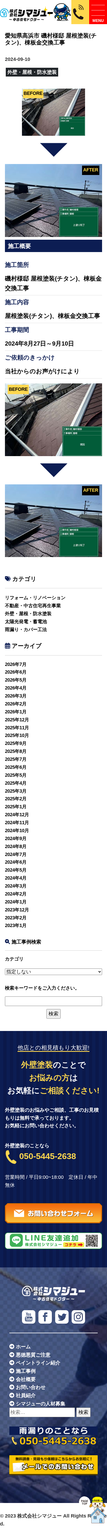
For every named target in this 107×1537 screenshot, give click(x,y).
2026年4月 (16, 688)
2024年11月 (17, 822)
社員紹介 (26, 1395)
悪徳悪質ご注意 (33, 1355)
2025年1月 (16, 806)
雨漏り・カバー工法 (26, 629)
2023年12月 (17, 909)
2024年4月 (16, 878)
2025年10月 (17, 735)
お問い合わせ (31, 1387)
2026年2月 (16, 704)
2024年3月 (16, 886)
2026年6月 (16, 672)
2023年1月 (16, 925)
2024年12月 (17, 814)
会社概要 (26, 1379)
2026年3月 (16, 696)
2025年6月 (16, 767)
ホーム (23, 1346)
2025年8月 (16, 751)
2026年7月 (16, 664)
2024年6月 (16, 862)
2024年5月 (16, 870)
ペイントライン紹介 (38, 1363)
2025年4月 (16, 783)
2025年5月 (16, 775)
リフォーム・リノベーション (35, 597)
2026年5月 (16, 680)
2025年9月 (16, 743)
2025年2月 (16, 798)
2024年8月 (16, 846)
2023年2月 (16, 917)
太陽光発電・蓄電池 (26, 621)
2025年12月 (17, 719)
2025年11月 (17, 727)
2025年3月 (16, 791)
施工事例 (26, 1371)
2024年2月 (16, 894)
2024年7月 (16, 854)
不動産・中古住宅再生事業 (33, 605)
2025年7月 (16, 759)
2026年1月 (16, 711)
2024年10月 (17, 830)
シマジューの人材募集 (40, 1403)
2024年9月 (16, 838)
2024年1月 (16, 902)
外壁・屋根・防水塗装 (28, 613)
